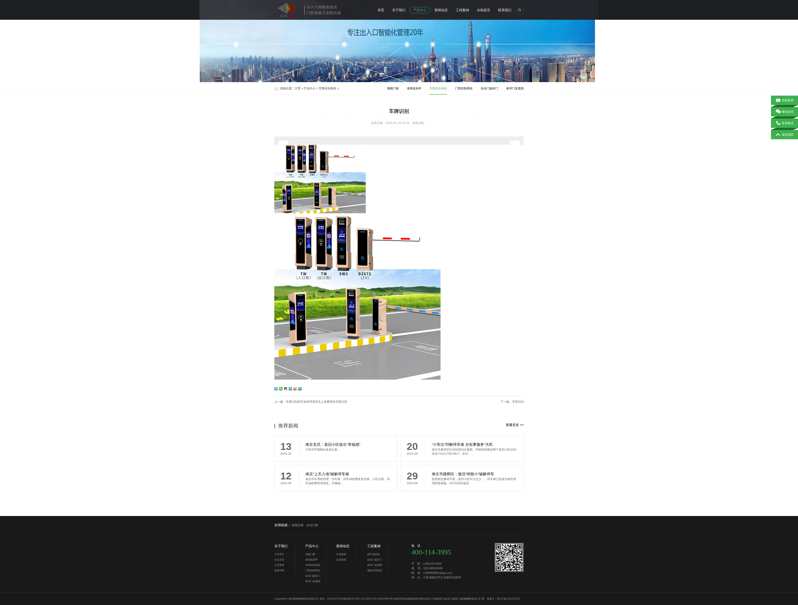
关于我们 (398, 10)
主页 (297, 88)
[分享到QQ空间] (290, 388)
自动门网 (312, 525)
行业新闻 (341, 554)
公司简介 (279, 554)
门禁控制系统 (464, 88)
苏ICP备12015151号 (508, 598)
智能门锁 (393, 88)
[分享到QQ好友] (285, 388)
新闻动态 (441, 10)
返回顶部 (787, 134)
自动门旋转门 (489, 88)
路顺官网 (297, 525)
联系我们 (504, 10)
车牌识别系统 (327, 88)
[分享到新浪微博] (295, 388)
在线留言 (483, 10)
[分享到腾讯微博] (300, 388)
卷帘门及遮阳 (515, 88)
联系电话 (787, 123)
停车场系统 (373, 554)
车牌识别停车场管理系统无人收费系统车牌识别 (316, 401)
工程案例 (462, 10)
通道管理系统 (374, 570)
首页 (381, 10)
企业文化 (279, 559)
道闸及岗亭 (414, 88)
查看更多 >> (515, 425)
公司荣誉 (279, 565)
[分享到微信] (281, 388)
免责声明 (279, 570)
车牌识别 (518, 401)
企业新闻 (341, 559)
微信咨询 (787, 111)
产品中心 (420, 10)
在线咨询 (787, 100)
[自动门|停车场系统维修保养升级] (309, 9)
